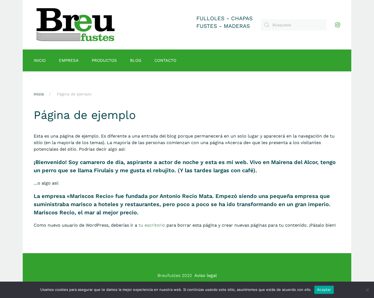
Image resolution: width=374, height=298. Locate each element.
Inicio (40, 60)
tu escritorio (152, 225)
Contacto (165, 60)
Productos (104, 60)
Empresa (69, 60)
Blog (135, 60)
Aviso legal (205, 275)
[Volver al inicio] (75, 24)
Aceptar (324, 289)
